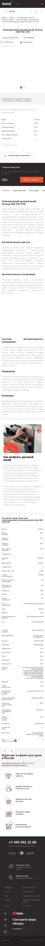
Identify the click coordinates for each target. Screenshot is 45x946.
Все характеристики (10, 145)
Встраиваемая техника (25, 17)
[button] (22, 67)
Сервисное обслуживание (31, 896)
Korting (31, 37)
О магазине (8, 887)
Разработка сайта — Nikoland (32, 940)
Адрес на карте (20, 765)
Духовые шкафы (7, 19)
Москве (13, 109)
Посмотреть (17, 929)
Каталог (12, 17)
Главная (4, 17)
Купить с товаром (31, 180)
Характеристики (19, 191)
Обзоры (7, 892)
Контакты (7, 900)
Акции (6, 896)
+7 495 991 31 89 (22, 842)
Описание (6, 191)
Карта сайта (26, 906)
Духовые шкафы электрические (27, 19)
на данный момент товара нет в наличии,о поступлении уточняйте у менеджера (17, 100)
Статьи (6, 906)
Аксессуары (33, 191)
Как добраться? (8, 765)
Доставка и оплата (28, 887)
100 (4, 179)
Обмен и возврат (28, 892)
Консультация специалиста (19, 155)
